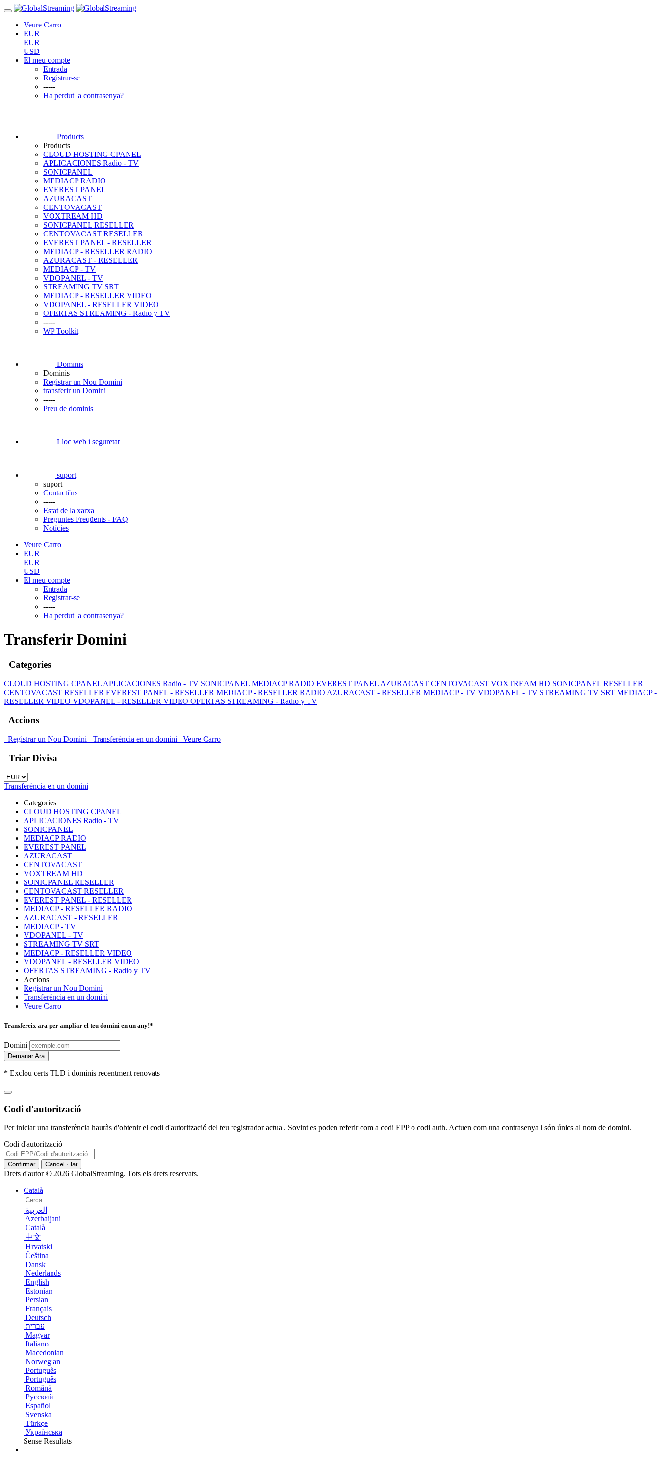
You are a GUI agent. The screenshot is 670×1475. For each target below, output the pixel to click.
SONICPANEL (68, 172)
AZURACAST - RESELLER (90, 260)
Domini (15, 1045)
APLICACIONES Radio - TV (91, 163)
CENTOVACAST (72, 207)
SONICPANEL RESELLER (88, 225)
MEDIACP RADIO (74, 181)
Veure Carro (200, 739)
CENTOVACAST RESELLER (93, 234)
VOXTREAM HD (73, 216)
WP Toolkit (60, 331)
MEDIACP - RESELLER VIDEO (97, 295)
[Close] (8, 1092)
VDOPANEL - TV (73, 278)
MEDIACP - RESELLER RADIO (97, 251)
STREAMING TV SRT (81, 287)
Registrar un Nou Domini (46, 739)
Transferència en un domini (134, 739)
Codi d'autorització (33, 1144)
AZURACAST (67, 198)
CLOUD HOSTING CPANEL (92, 154)
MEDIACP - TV (69, 269)
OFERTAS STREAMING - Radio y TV (106, 313)
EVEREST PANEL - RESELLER (97, 242)
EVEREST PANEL (74, 189)
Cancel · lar (61, 1164)
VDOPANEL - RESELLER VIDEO (101, 304)
